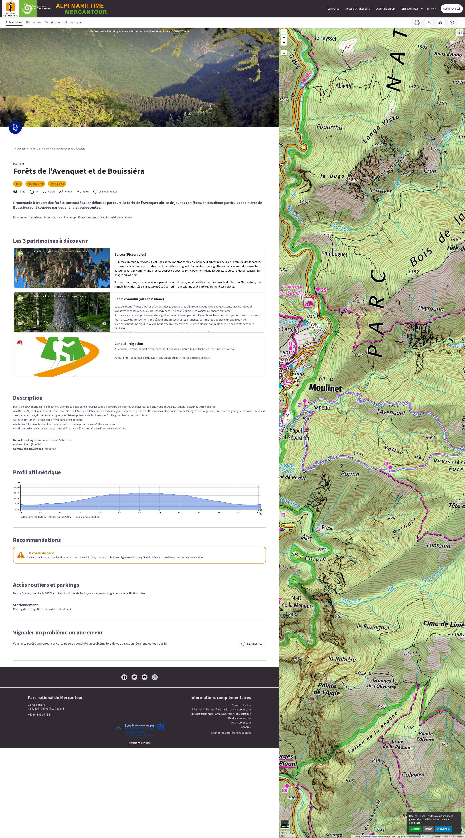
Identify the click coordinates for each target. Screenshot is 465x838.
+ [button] (284, 32)
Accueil (21, 149)
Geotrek (246, 727)
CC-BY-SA (427, 836)
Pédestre (35, 149)
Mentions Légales (140, 743)
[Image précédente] (20, 312)
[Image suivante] (104, 312)
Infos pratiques (72, 22)
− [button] (284, 37)
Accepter (415, 829)
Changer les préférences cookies (231, 733)
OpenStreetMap (370, 836)
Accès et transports (357, 9)
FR (432, 9)
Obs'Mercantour (241, 723)
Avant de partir (385, 9)
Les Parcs (333, 9)
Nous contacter (241, 705)
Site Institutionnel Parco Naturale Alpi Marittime (220, 714)
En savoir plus (443, 829)
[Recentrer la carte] (284, 52)
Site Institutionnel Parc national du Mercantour (221, 710)
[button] (284, 43)
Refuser (428, 829)
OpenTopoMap (414, 836)
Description (52, 22)
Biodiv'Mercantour (239, 718)
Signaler (252, 644)
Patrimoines (34, 22)
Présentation (14, 22)
